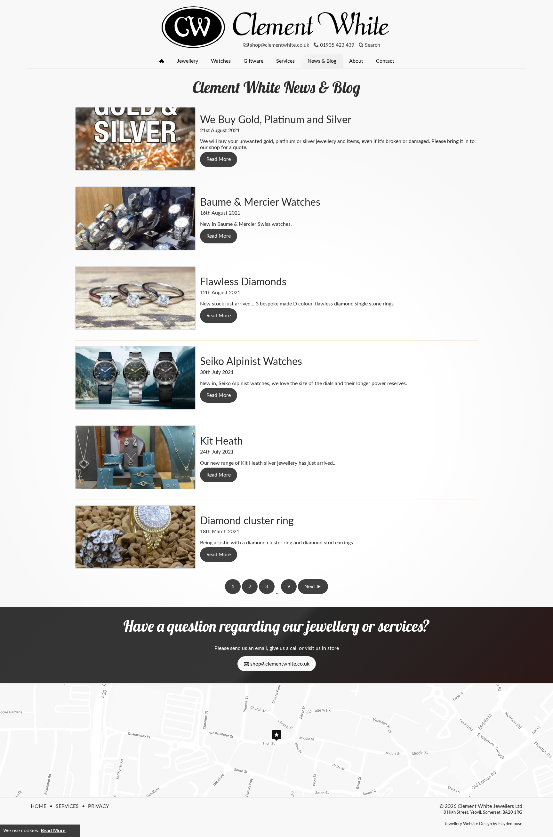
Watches (221, 61)
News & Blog (322, 61)
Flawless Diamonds (243, 282)
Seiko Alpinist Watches (251, 362)
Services (285, 61)
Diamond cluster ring (247, 521)
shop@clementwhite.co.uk (279, 664)
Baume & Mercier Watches (260, 202)
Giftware (253, 61)
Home (38, 806)
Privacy (98, 806)
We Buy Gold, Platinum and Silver (275, 120)
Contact (385, 61)
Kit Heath (221, 441)
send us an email (248, 648)
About (356, 61)
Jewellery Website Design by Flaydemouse (483, 824)
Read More (53, 830)
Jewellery (187, 61)
